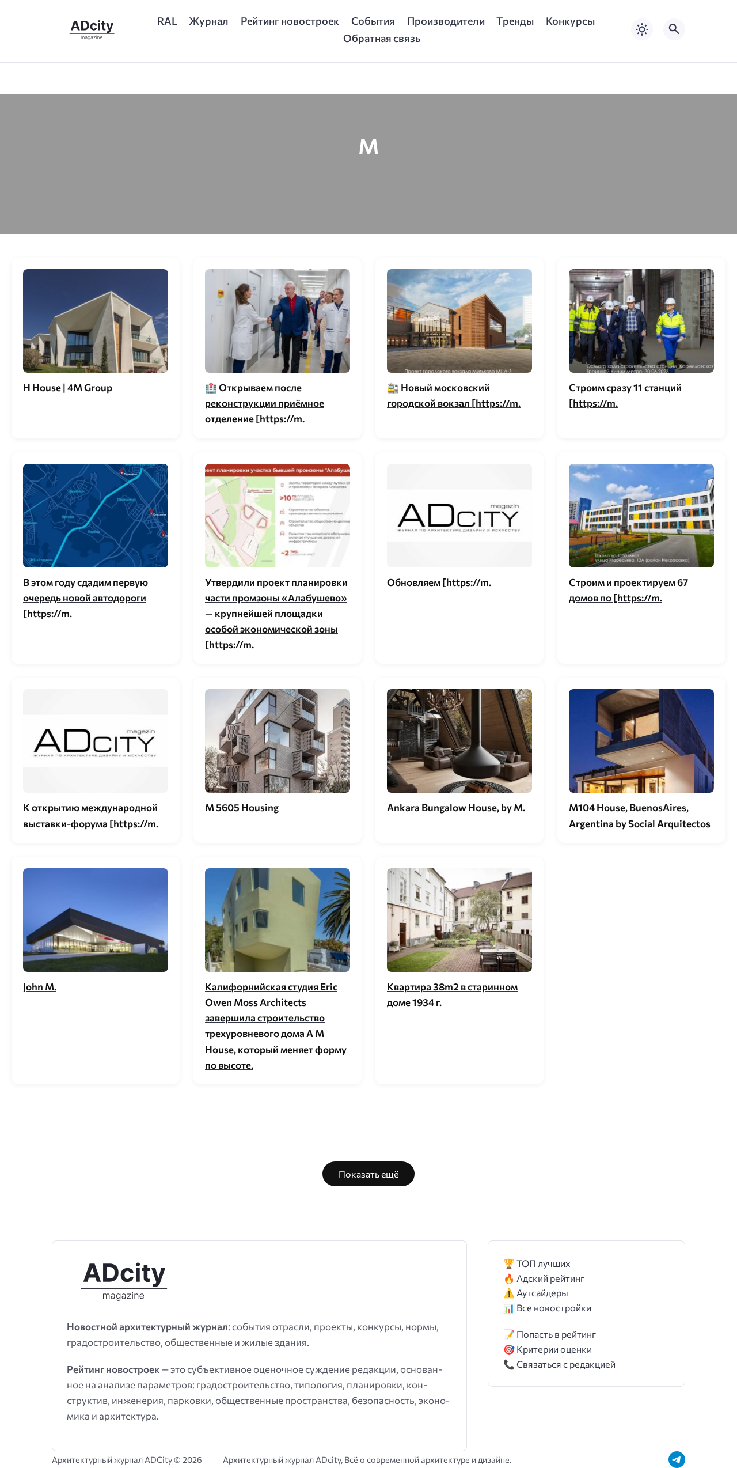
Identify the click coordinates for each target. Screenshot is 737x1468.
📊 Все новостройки (547, 1307)
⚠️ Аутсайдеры (535, 1292)
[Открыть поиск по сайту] (674, 29)
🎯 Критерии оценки (547, 1349)
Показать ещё (368, 1173)
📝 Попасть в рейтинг (549, 1334)
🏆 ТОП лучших (537, 1263)
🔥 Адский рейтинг (543, 1278)
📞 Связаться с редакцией (559, 1364)
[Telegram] (676, 1459)
